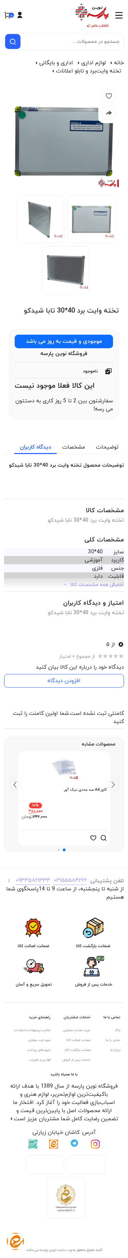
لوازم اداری (93, 63)
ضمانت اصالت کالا (78, 1040)
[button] (64, 850)
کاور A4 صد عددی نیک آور (85, 789)
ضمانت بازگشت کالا (77, 1050)
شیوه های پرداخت (39, 1050)
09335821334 (33, 880)
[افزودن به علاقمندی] (93, 838)
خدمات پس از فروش (76, 1060)
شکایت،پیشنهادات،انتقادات (32, 1030)
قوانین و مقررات (40, 1060)
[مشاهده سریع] (103, 838)
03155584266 (70, 880)
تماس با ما (113, 1040)
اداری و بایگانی (56, 63)
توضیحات (107, 447)
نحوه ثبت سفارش (39, 1040)
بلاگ (117, 1030)
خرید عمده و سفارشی (76, 1030)
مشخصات (73, 447)
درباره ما (115, 1050)
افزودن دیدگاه (64, 681)
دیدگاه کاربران (35, 447)
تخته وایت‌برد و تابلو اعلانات (88, 71)
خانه (119, 63)
